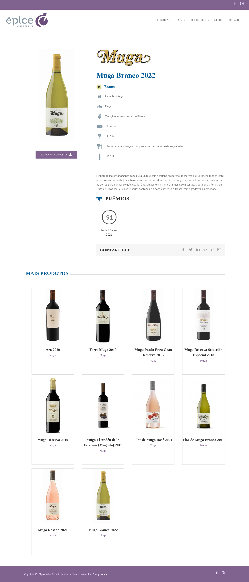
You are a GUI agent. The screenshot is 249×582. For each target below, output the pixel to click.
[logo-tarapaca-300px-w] (123, 51)
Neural (104, 574)
